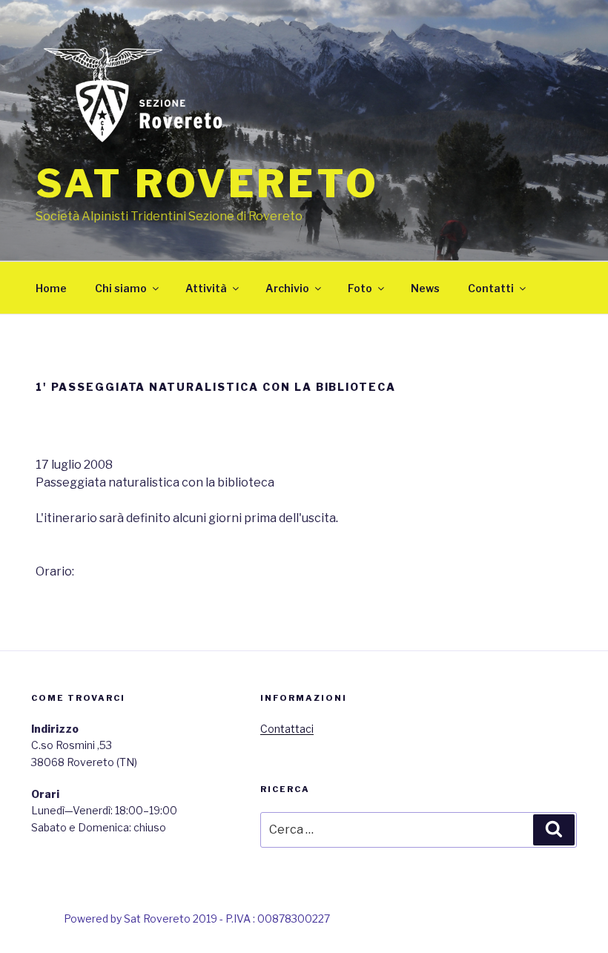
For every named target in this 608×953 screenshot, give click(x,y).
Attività (206, 288)
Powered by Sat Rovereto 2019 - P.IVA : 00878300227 (197, 918)
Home (51, 288)
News (425, 288)
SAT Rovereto (207, 183)
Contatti (491, 288)
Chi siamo (121, 288)
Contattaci (287, 728)
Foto (360, 288)
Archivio (287, 288)
